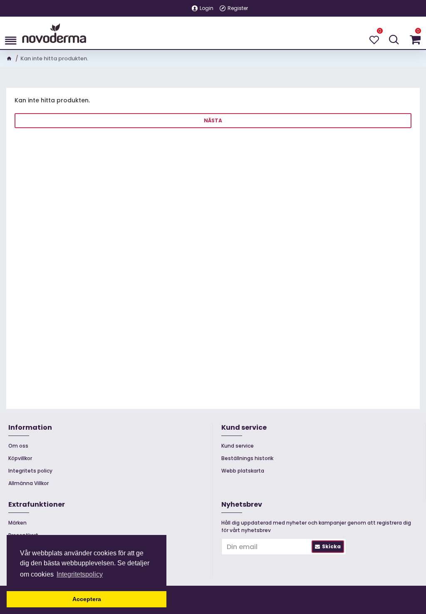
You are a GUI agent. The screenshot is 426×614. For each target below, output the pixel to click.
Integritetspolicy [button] (80, 574)
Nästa (213, 120)
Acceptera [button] (86, 599)
